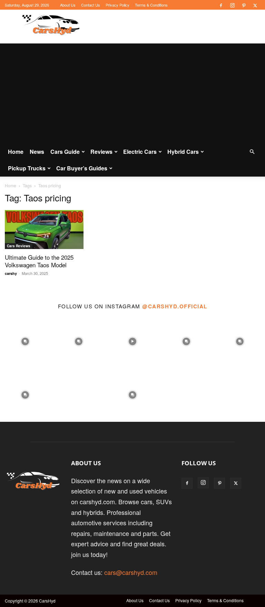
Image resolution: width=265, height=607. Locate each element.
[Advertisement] (132, 91)
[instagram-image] (25, 340)
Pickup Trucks (27, 168)
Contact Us (90, 5)
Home (15, 152)
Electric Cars (140, 152)
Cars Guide (65, 152)
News (37, 152)
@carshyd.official (174, 306)
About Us (68, 5)
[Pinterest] (243, 5)
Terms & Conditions (151, 5)
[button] (252, 151)
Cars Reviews (18, 245)
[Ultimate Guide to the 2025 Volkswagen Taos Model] (44, 229)
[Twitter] (255, 5)
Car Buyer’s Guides (81, 168)
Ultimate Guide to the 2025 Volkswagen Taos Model (39, 261)
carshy (11, 273)
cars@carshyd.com (130, 572)
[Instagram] (232, 5)
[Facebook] (221, 5)
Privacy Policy (117, 5)
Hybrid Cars (183, 152)
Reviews (101, 152)
